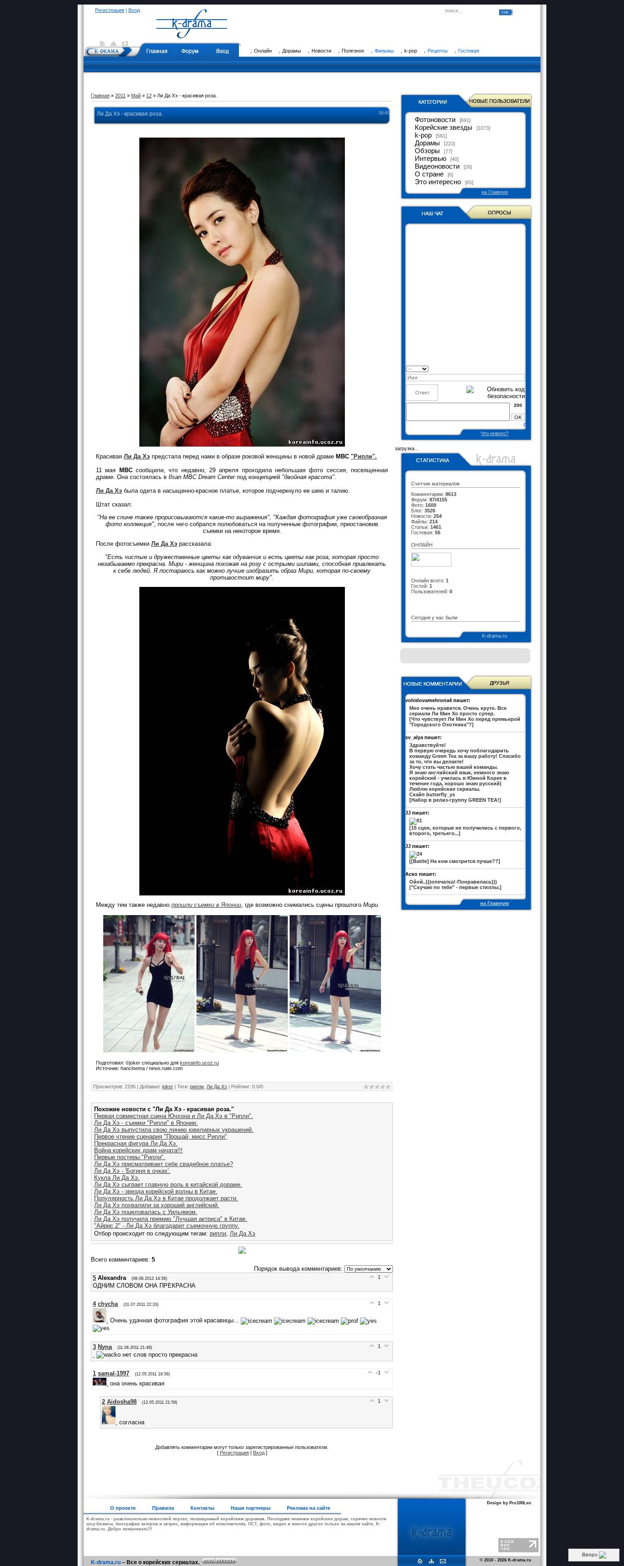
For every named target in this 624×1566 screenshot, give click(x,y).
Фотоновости (435, 119)
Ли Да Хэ (216, 1086)
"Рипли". (364, 456)
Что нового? (494, 433)
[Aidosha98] (110, 1422)
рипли (197, 1086)
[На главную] (191, 34)
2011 (120, 95)
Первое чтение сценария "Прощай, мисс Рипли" (160, 1136)
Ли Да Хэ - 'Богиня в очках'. (132, 1170)
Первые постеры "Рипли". (129, 1157)
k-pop (423, 135)
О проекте (123, 1508)
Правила (163, 1508)
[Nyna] (94, 1354)
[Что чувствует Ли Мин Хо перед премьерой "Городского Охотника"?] (464, 716)
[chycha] (101, 1320)
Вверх (590, 1554)
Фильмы (384, 50)
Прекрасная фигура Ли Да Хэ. (136, 1143)
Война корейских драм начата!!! (138, 1150)
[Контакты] (125, 43)
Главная (157, 51)
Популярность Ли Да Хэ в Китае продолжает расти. (166, 1198)
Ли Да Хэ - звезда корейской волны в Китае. (155, 1191)
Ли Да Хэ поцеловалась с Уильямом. (145, 1212)
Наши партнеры (250, 1508)
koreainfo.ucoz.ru (199, 1062)
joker (167, 1086)
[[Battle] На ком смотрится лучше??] (454, 861)
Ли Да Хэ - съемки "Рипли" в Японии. (146, 1122)
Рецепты (438, 50)
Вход (134, 10)
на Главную (494, 192)
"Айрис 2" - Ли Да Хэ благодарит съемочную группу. (166, 1225)
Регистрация (109, 10)
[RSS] (113, 43)
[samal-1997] (101, 1383)
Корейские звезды (443, 127)
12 (149, 95)
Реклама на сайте (308, 1508)
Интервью (430, 158)
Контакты (202, 1508)
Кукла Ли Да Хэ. (117, 1177)
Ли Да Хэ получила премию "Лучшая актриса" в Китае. (170, 1218)
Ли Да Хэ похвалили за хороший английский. (156, 1205)
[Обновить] (522, 368)
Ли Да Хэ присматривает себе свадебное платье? (163, 1164)
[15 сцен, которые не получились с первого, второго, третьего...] (465, 830)
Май (136, 95)
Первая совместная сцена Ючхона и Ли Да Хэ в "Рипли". (173, 1116)
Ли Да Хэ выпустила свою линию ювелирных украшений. (174, 1129)
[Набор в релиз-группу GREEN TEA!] (465, 772)
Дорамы (427, 143)
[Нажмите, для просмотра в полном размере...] (149, 1050)
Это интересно (438, 182)
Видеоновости (437, 166)
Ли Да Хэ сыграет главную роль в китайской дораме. (168, 1184)
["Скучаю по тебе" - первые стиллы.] (455, 884)
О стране (429, 174)
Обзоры (427, 150)
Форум (189, 51)
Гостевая (468, 50)
